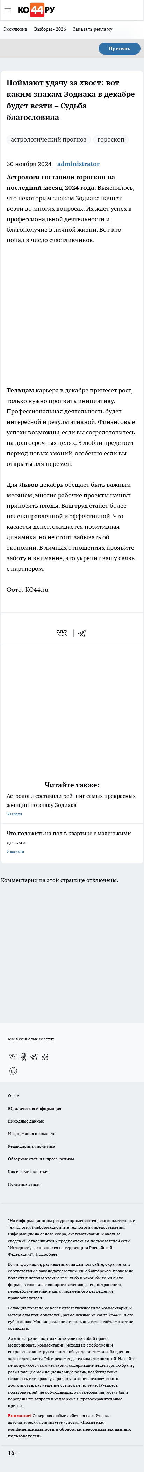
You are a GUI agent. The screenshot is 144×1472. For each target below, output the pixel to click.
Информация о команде (31, 1133)
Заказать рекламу (93, 29)
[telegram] (84, 633)
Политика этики (23, 1184)
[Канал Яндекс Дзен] (44, 1057)
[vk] (62, 633)
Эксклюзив (15, 29)
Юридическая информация (34, 1108)
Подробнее (46, 1254)
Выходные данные (26, 1121)
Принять (119, 48)
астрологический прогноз (49, 139)
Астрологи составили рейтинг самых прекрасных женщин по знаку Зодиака (71, 804)
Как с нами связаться (28, 1171)
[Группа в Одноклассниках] (24, 1057)
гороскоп (111, 139)
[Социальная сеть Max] (13, 1071)
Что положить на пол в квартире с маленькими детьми (69, 842)
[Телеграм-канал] (34, 1057)
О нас (13, 1095)
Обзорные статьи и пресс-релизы (41, 1158)
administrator (78, 164)
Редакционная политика (31, 1146)
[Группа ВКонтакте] (13, 1057)
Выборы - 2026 (50, 29)
